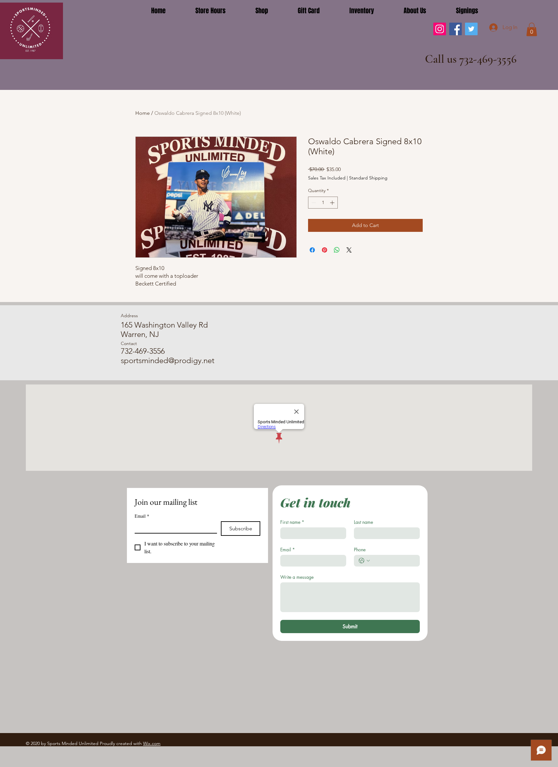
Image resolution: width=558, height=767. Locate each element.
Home (142, 113)
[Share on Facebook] (312, 250)
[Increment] (333, 202)
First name (292, 522)
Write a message (297, 577)
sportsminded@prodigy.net (167, 360)
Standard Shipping (368, 178)
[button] (531, 29)
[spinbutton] (323, 202)
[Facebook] (455, 29)
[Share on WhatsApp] (337, 250)
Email (142, 516)
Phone (360, 549)
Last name (363, 522)
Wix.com (151, 743)
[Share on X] (349, 250)
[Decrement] (313, 202)
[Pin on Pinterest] (324, 250)
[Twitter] (471, 29)
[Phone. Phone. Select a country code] (364, 561)
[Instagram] (439, 29)
